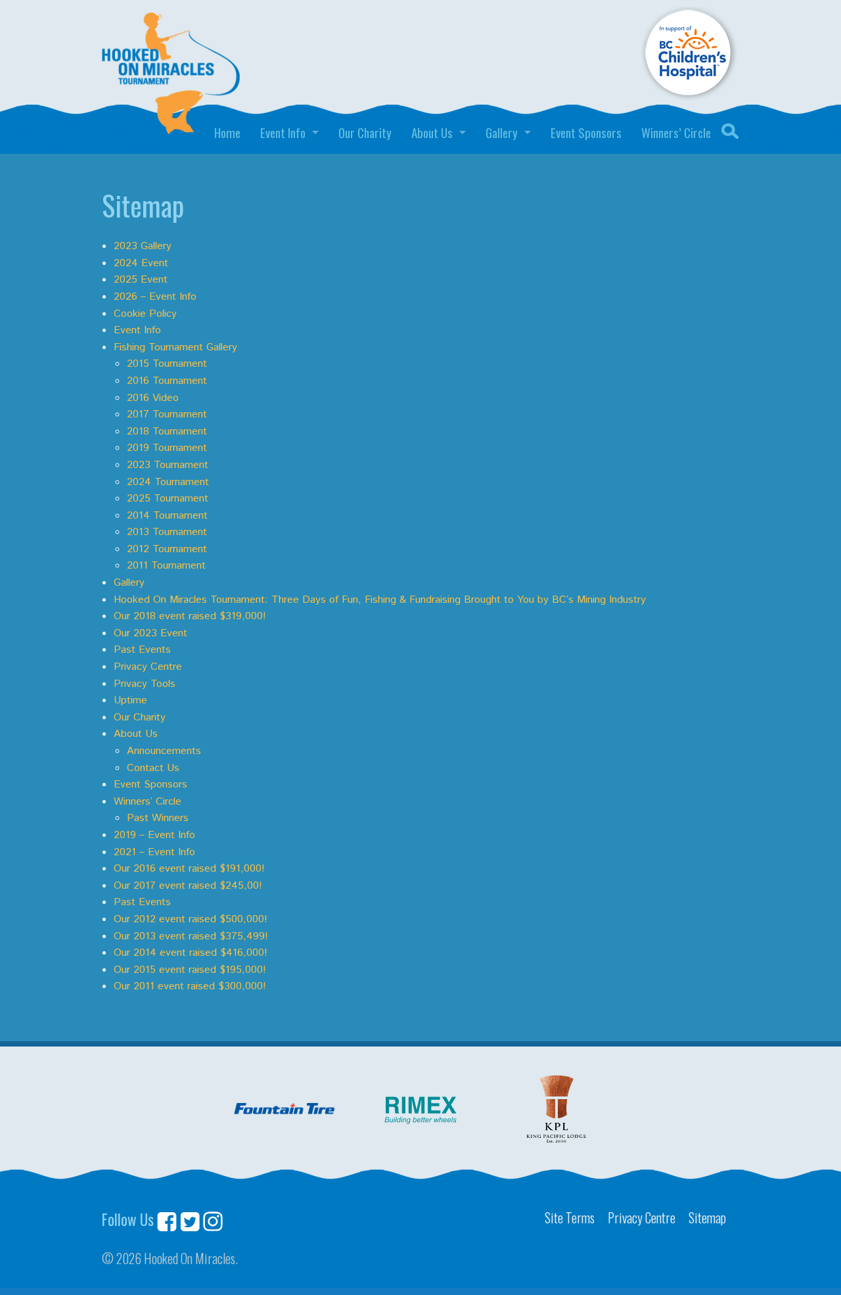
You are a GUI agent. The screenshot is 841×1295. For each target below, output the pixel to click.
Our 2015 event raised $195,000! (190, 969)
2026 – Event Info (155, 296)
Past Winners (158, 818)
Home (227, 132)
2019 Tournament (167, 448)
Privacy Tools (144, 684)
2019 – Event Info (154, 835)
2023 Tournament (167, 465)
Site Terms (570, 1217)
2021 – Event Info (154, 852)
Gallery (502, 132)
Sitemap (707, 1217)
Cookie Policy (145, 313)
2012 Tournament (167, 549)
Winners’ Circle (676, 132)
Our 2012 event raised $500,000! (190, 919)
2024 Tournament (168, 482)
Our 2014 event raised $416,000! (190, 952)
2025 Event (141, 279)
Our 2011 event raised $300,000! (190, 986)
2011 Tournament (166, 565)
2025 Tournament (167, 498)
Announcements (164, 751)
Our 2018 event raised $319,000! (190, 616)
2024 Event (141, 263)
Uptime (130, 700)
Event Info (283, 132)
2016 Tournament (167, 380)
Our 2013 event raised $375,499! (191, 936)
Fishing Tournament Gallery (175, 347)
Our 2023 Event (150, 633)
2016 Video (153, 398)
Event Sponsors (586, 132)
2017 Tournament (167, 414)
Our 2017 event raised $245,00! (188, 885)
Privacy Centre (148, 666)
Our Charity (365, 132)
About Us (432, 132)
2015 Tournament (167, 363)
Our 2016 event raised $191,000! (189, 868)
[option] (285, 1110)
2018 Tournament (167, 431)
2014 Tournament (167, 515)
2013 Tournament (167, 532)
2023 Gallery (142, 246)
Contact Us (153, 768)
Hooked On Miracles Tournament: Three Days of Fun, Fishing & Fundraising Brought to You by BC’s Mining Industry (380, 599)
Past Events (142, 649)
